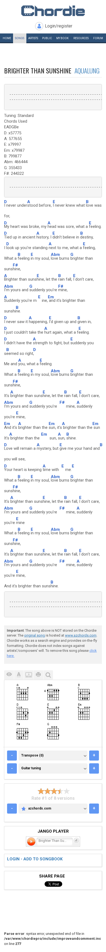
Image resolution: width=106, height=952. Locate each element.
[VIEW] (9, 675)
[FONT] (19, 675)
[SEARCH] (48, 675)
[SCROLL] (28, 675)
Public (47, 38)
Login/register (58, 26)
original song (34, 635)
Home (7, 38)
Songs (19, 38)
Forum (98, 38)
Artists (33, 38)
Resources (81, 38)
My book (62, 38)
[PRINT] (38, 675)
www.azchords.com (80, 635)
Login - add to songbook (35, 859)
